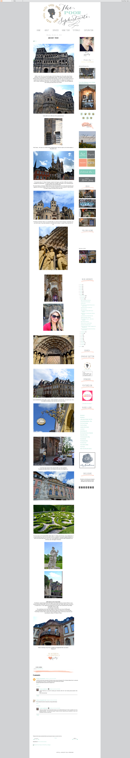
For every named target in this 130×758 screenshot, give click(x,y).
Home (56, 738)
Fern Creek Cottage (84, 423)
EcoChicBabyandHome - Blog (86, 421)
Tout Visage (82, 446)
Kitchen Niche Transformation (86, 323)
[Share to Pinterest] (41, 667)
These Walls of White (84, 444)
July (82, 335)
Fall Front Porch (84, 309)
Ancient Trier (83, 303)
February (83, 342)
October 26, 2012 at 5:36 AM (55, 708)
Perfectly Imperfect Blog (85, 436)
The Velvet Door (83, 442)
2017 (81, 286)
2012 (81, 294)
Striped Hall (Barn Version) (86, 317)
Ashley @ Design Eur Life (41, 700)
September (83, 331)
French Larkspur (83, 425)
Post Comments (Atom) (42, 741)
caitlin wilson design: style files (86, 419)
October (82, 298)
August (82, 333)
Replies (38, 686)
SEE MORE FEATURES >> (87, 403)
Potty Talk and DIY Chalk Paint (86, 307)
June (82, 336)
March (82, 341)
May (82, 338)
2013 (81, 292)
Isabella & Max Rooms (84, 427)
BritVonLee (82, 417)
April (82, 339)
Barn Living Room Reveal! (86, 300)
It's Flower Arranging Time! (86, 324)
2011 (81, 346)
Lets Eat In (82, 429)
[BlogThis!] (37, 667)
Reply (37, 684)
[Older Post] (75, 739)
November (83, 297)
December (83, 295)
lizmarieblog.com (83, 431)
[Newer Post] (36, 740)
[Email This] (36, 667)
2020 (81, 284)
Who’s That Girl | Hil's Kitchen (86, 448)
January (82, 344)
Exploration (40, 668)
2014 (81, 291)
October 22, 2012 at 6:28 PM (51, 678)
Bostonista (82, 415)
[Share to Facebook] (40, 667)
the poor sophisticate (43, 689)
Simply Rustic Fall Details (85, 301)
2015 (81, 289)
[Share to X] (39, 667)
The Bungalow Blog (84, 440)
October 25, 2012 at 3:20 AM (51, 700)
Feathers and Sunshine (40, 678)
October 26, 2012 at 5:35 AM (55, 689)
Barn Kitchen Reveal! (85, 321)
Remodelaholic (83, 438)
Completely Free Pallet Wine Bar (87, 315)
